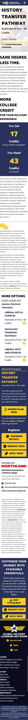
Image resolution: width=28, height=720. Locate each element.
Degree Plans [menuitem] (5, 685)
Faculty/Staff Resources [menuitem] (9, 698)
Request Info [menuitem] (4, 677)
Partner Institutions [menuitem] (7, 687)
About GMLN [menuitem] (4, 682)
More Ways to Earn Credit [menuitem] (9, 667)
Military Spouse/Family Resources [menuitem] (12, 695)
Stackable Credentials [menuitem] (8, 690)
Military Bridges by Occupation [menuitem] (11, 659)
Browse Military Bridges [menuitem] (8, 662)
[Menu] (24, 3)
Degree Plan (21, 510)
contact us (13, 286)
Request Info (12, 520)
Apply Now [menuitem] (4, 674)
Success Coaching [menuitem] (6, 701)
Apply (11, 421)
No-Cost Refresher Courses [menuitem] (10, 665)
